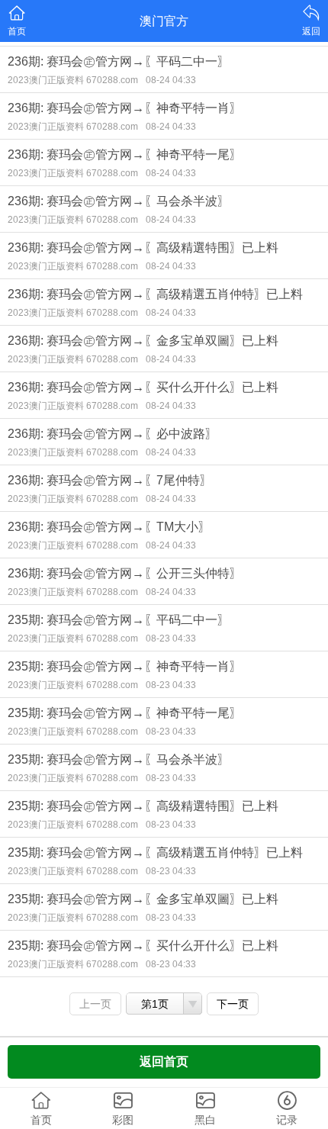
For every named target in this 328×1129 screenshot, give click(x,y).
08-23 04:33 (171, 638)
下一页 (233, 1004)
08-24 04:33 (171, 80)
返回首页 (164, 1061)
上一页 (95, 1004)
